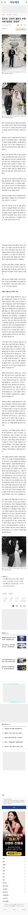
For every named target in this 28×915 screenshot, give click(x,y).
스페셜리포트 (6, 895)
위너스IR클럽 (6, 901)
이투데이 (3, 14)
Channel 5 (5, 898)
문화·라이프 (9, 14)
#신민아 (4, 593)
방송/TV (15, 14)
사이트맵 (23, 909)
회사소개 (4, 909)
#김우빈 (10, 593)
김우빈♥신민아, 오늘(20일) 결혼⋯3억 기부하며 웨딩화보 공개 (14, 583)
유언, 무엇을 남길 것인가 (9, 586)
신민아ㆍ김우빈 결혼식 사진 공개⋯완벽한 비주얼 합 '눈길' (14, 581)
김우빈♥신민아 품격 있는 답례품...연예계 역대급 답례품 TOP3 (14, 579)
